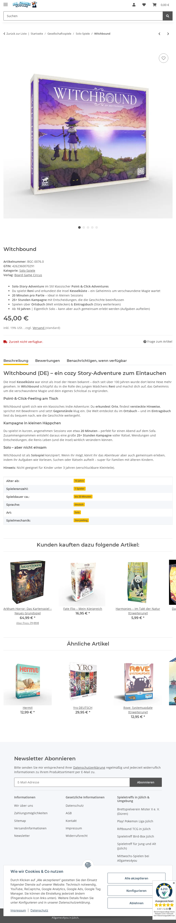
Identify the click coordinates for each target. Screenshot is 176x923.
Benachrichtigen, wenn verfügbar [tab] (97, 361)
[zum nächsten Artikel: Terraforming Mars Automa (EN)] (168, 33)
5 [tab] (96, 227)
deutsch (79, 504)
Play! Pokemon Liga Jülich (135, 821)
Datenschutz (39, 910)
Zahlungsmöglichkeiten (31, 813)
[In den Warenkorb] (6, 47)
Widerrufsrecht (77, 836)
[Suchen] (168, 16)
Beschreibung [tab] (15, 361)
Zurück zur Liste (16, 33)
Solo (77, 512)
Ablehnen (136, 903)
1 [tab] (79, 227)
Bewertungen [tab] (47, 361)
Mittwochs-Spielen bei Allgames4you (133, 858)
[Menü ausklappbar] (5, 2)
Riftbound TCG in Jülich (134, 829)
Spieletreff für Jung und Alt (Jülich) (136, 846)
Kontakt (71, 821)
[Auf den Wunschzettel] (163, 58)
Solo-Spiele (27, 270)
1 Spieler (79, 488)
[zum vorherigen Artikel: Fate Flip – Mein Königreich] (159, 33)
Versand (39, 328)
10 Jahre (79, 480)
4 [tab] (92, 227)
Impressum (18, 910)
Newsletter (22, 836)
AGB (69, 813)
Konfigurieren (136, 890)
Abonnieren (145, 782)
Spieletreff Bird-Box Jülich (135, 836)
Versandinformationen (30, 828)
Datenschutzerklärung (89, 767)
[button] (134, 4)
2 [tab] (83, 227)
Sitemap (20, 821)
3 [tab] (88, 227)
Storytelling (81, 520)
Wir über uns (23, 806)
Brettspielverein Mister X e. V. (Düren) (138, 811)
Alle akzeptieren (136, 878)
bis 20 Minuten (83, 496)
